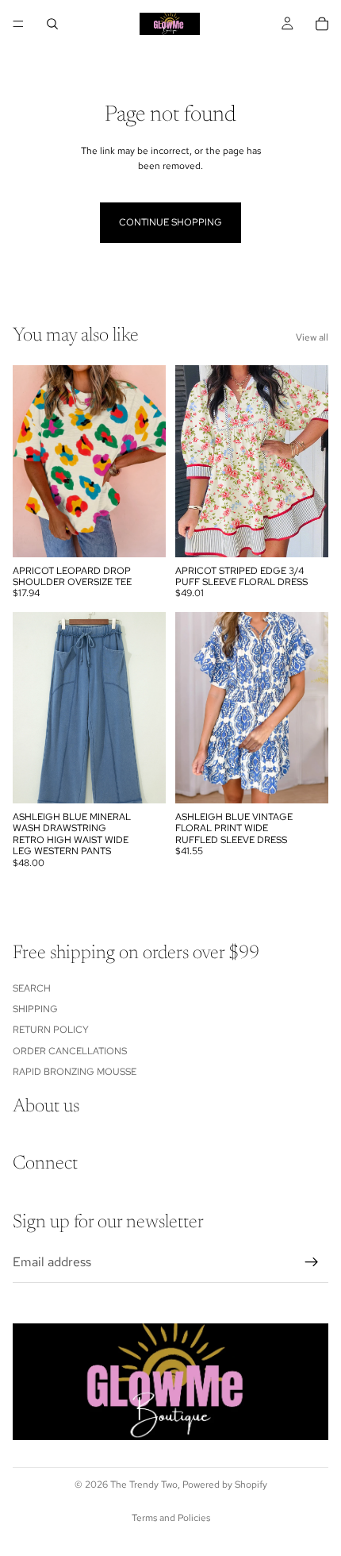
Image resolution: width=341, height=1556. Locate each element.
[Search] (52, 23)
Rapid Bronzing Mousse (74, 1071)
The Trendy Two (144, 1484)
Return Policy (51, 1029)
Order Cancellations (70, 1050)
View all (312, 337)
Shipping (35, 1009)
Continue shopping (170, 222)
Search (32, 987)
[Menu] (18, 24)
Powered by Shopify (224, 1484)
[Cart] (322, 23)
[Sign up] (311, 1262)
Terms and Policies (171, 1518)
